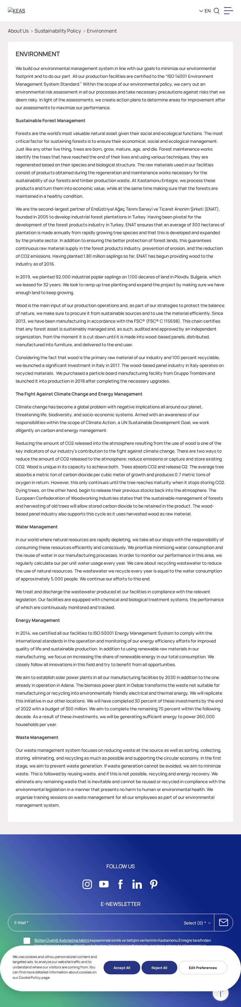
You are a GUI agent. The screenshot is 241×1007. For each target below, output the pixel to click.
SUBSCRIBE (223, 922)
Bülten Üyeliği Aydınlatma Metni (62, 940)
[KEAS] (32, 10)
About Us (18, 30)
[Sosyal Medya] (87, 882)
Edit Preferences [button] (203, 967)
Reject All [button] (159, 967)
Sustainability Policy (58, 30)
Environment (102, 30)
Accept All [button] (122, 967)
